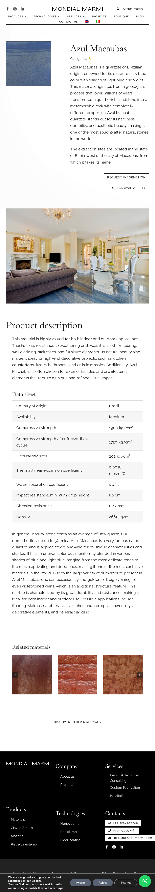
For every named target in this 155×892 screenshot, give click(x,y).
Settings (125, 883)
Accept (80, 883)
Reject (103, 883)
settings (58, 888)
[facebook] (7, 8)
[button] (15, 675)
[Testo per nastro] (77, 9)
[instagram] (15, 8)
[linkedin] (22, 8)
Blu (91, 59)
